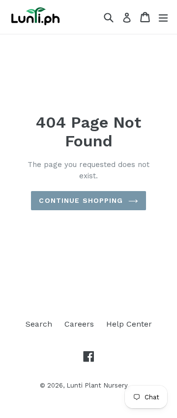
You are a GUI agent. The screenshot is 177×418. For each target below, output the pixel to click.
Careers (79, 324)
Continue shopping (81, 200)
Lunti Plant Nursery (97, 385)
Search (39, 324)
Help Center (129, 324)
